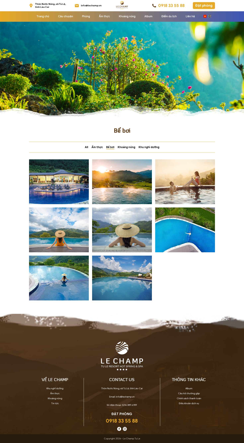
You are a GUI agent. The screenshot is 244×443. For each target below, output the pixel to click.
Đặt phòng (203, 5)
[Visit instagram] (125, 430)
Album (148, 16)
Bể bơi (110, 147)
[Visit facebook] (119, 430)
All (86, 147)
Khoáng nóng (127, 16)
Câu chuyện (65, 16)
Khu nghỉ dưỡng (149, 147)
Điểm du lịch (169, 16)
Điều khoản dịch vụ (189, 403)
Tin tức (55, 403)
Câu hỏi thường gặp (189, 393)
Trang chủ (43, 16)
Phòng (86, 16)
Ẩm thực (104, 16)
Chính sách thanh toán (189, 398)
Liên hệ (190, 16)
